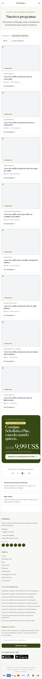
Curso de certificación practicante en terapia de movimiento (17, 616)
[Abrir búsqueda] (39, 3)
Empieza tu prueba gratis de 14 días (21, 456)
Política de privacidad (14, 669)
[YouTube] (11, 545)
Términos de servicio (27, 669)
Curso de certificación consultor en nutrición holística (19, 609)
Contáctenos (6, 580)
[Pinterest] (23, 545)
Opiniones (5, 568)
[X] (15, 545)
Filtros (5, 41)
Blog (3, 562)
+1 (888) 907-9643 (8, 532)
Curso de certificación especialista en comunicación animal (21, 606)
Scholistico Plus (7, 559)
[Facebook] (3, 545)
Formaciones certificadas (20, 35)
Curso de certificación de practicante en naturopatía (19, 600)
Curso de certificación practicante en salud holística (18, 612)
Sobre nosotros (7, 577)
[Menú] (2, 3)
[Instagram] (7, 545)
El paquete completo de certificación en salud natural (19, 594)
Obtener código (21, 645)
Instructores (6, 565)
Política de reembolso (21, 671)
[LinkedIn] (19, 545)
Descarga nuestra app (9, 574)
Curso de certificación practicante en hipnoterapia (18, 620)
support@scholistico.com (10, 538)
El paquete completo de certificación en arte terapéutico (20, 591)
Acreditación (6, 571)
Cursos (4, 556)
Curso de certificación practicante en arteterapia (18, 597)
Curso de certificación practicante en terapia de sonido (20, 603)
